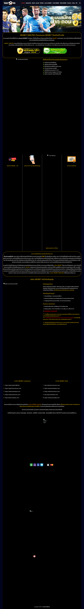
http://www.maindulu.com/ (12, 398)
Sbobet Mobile (44, 410)
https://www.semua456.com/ (52, 398)
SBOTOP (58, 413)
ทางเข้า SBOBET (56, 3)
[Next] (78, 19)
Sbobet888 (49, 413)
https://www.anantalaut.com (12, 391)
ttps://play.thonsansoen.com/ (52, 385)
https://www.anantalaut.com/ (52, 388)
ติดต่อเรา (69, 3)
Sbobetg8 (23, 413)
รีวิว (76, 3)
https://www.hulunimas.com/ (12, 394)
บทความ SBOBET (48, 3)
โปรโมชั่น (42, 3)
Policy (73, 3)
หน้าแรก (23, 3)
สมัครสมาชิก (28, 3)
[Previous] (6, 19)
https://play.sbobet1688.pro (12, 385)
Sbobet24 (29, 413)
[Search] (79, 3)
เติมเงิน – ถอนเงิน (35, 3)
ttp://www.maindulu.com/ (51, 394)
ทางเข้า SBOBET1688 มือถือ (57, 273)
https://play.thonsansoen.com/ (13, 388)
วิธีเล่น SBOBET (63, 3)
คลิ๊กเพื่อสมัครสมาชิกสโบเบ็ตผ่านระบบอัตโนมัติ (64, 290)
